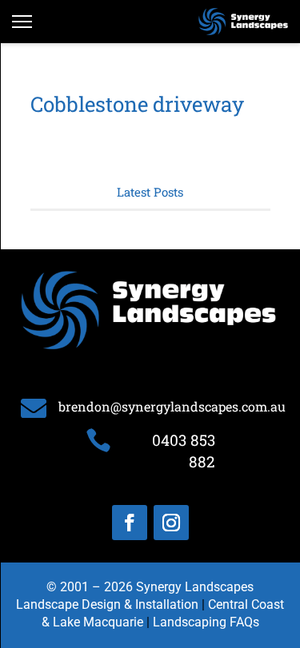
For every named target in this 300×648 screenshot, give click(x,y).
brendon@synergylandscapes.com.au (172, 406)
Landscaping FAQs (206, 622)
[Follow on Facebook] (129, 522)
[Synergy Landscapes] (243, 21)
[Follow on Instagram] (171, 522)
